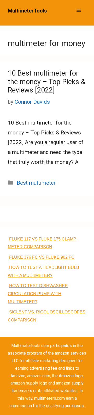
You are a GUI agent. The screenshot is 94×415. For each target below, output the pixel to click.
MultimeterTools (27, 11)
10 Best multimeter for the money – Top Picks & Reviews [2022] (46, 81)
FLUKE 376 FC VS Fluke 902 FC (41, 257)
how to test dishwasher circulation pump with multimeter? (38, 293)
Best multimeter (36, 183)
